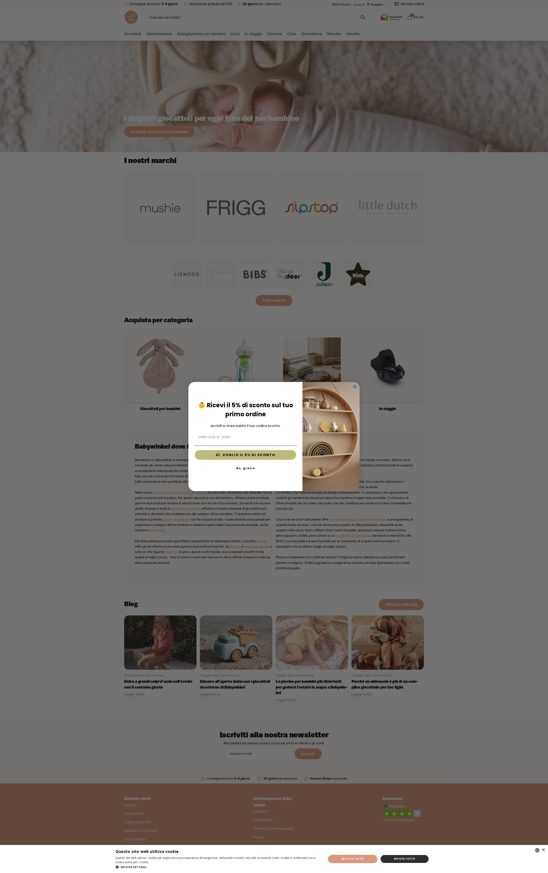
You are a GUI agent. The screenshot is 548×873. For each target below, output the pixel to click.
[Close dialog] (354, 386)
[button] (218, 867)
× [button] (543, 850)
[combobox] (537, 850)
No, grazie (245, 468)
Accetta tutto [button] (352, 859)
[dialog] (274, 859)
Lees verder (157, 862)
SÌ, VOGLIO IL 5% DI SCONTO (245, 454)
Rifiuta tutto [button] (404, 859)
